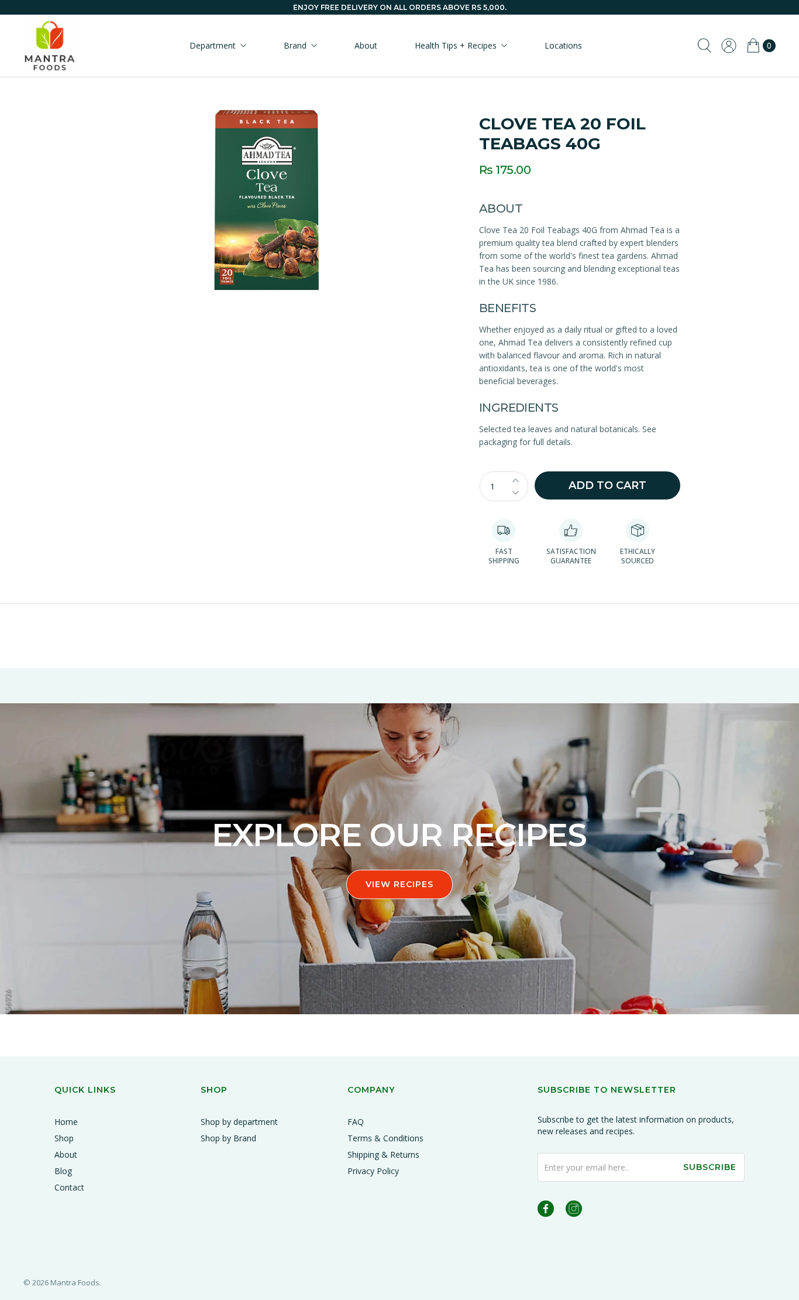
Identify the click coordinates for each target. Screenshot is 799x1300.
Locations (563, 45)
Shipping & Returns (383, 1154)
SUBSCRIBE (709, 1167)
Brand (295, 45)
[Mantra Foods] (49, 45)
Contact (69, 1187)
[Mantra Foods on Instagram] (574, 1210)
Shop (64, 1138)
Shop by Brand (228, 1138)
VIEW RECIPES (399, 884)
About (365, 45)
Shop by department (239, 1121)
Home (66, 1121)
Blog (63, 1170)
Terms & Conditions (385, 1138)
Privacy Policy (373, 1170)
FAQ (355, 1121)
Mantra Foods (74, 1282)
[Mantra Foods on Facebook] (546, 1210)
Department (213, 45)
